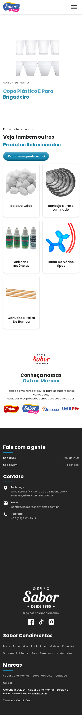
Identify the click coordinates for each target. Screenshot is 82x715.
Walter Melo (39, 693)
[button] (74, 7)
